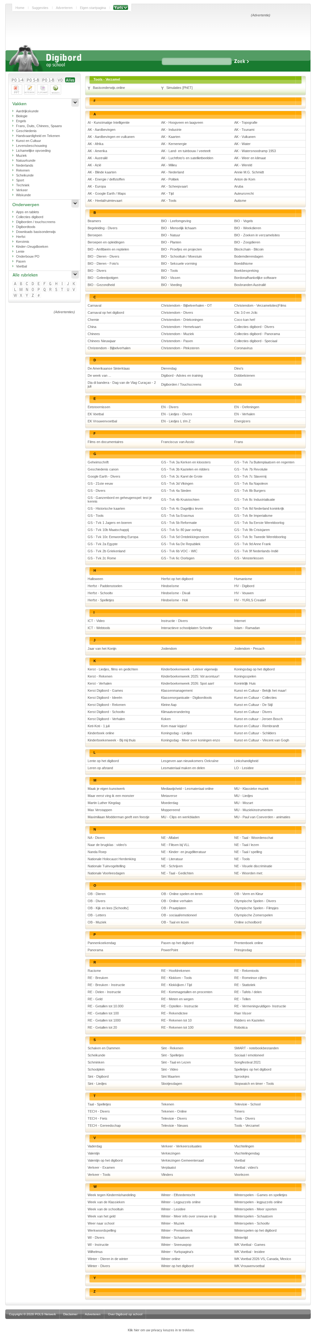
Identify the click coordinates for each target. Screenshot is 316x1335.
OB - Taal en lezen (175, 922)
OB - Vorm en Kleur (248, 894)
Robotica (240, 1027)
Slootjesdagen (171, 1083)
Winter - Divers (99, 1266)
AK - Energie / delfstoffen (106, 179)
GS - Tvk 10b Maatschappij (108, 530)
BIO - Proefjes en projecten (181, 249)
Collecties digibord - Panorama (257, 334)
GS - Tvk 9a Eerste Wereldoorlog (259, 522)
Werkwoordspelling (102, 1230)
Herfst (20, 236)
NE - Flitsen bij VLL (175, 845)
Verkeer (22, 190)
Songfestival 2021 (247, 1062)
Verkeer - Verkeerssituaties (181, 1146)
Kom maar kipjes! (174, 726)
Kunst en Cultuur (28, 141)
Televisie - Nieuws (174, 1125)
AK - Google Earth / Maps (107, 193)
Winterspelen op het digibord (255, 1230)
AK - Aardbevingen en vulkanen (111, 137)
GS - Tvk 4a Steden (176, 490)
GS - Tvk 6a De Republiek (181, 544)
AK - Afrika (95, 144)
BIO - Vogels (243, 221)
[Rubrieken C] (27, 284)
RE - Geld (95, 999)
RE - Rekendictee (174, 1013)
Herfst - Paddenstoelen (105, 586)
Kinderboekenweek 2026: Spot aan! (187, 683)
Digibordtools (25, 227)
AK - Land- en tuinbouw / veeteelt (185, 151)
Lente (20, 251)
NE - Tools (242, 859)
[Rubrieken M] (21, 290)
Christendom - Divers (177, 312)
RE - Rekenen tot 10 (176, 1020)
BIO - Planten (171, 242)
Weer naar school (101, 1223)
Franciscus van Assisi (177, 442)
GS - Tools (96, 515)
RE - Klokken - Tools (176, 978)
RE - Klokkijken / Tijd (176, 985)
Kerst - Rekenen (100, 676)
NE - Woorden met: (248, 873)
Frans (238, 442)
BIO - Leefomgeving (176, 221)
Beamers (94, 221)
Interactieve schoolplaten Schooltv (186, 628)
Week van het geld (101, 1216)
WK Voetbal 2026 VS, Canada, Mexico (262, 1259)
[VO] (60, 79)
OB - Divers (97, 901)
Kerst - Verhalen (100, 683)
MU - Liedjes (243, 796)
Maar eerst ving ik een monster (111, 796)
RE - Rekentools (246, 970)
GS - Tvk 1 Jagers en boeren (110, 522)
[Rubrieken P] (39, 290)
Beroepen (95, 235)
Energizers (242, 421)
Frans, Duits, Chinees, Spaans (39, 126)
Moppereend (170, 810)
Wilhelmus (95, 1252)
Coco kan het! (244, 319)
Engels (21, 121)
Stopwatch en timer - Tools (254, 1083)
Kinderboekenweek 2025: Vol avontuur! (190, 676)
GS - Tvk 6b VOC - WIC (179, 551)
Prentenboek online (248, 943)
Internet (240, 621)
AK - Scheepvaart (174, 186)
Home (19, 8)
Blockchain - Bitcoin (249, 249)
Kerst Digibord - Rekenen (107, 705)
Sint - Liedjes (97, 1083)
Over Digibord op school (125, 1314)
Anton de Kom (244, 179)
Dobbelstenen (244, 375)
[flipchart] (42, 89)
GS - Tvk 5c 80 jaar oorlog (181, 530)
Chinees (94, 334)
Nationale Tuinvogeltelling (106, 866)
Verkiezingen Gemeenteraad (182, 1160)
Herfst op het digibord (177, 579)
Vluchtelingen (244, 1146)
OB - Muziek (97, 922)
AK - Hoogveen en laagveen (182, 122)
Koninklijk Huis (245, 683)
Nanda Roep (97, 852)
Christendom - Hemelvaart (181, 327)
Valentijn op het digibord (105, 1160)
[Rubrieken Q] (45, 290)
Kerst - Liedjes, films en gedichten (113, 669)
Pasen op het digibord (177, 943)
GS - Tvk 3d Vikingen (177, 483)
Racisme (94, 970)
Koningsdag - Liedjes (176, 733)
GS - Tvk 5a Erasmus (177, 515)
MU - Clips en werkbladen (180, 817)
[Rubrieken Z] (33, 296)
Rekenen (23, 170)
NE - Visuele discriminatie (253, 866)
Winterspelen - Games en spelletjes (260, 1195)
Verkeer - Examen (101, 1167)
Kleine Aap (169, 705)
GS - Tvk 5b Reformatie (179, 522)
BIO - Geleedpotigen (103, 278)
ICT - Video (96, 621)
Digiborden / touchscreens (36, 222)
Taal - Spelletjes (99, 1104)
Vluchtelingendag (247, 1153)
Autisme (240, 200)
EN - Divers (170, 407)
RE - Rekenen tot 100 (177, 1027)
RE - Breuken (98, 978)
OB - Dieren (97, 894)
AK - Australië (98, 158)
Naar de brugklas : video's (107, 845)
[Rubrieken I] (62, 284)
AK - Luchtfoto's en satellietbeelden (187, 158)
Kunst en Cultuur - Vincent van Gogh (261, 740)
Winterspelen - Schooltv (252, 1223)
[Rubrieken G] (51, 284)
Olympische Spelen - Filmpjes (256, 908)
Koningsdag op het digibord (254, 669)
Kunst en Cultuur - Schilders (255, 733)
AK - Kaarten (170, 137)
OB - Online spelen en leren (181, 894)
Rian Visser (243, 1013)
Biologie (21, 116)
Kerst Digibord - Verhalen (106, 719)
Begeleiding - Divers (103, 228)
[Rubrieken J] (68, 284)
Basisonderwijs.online (109, 87)
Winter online (170, 1259)
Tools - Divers (244, 1118)
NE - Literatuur (172, 859)
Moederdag (169, 803)
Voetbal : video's (246, 1167)
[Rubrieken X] (21, 296)
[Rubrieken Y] (27, 296)
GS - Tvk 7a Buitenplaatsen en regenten (264, 462)
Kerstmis (22, 241)
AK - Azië (94, 165)
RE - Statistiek (245, 985)
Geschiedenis (26, 131)
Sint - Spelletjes (172, 1055)
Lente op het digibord (103, 761)
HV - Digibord (244, 586)
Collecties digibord (29, 217)
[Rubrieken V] (74, 290)
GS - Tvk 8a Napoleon (251, 483)
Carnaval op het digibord (106, 312)
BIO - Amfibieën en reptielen (108, 249)
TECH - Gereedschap (104, 1125)
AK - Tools (169, 200)
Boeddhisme (243, 263)
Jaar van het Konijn (102, 648)
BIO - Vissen (170, 278)
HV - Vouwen (244, 593)
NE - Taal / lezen (246, 845)
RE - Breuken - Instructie (106, 985)
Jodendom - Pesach (249, 648)
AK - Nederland (172, 172)
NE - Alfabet (170, 838)
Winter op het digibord (177, 1266)
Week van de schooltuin (105, 1209)
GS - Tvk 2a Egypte (103, 544)
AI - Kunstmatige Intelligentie (109, 122)
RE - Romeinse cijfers (250, 978)
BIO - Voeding (171, 285)
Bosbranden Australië (250, 285)
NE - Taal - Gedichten (177, 873)
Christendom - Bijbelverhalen (109, 348)
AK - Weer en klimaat (250, 158)
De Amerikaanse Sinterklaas (109, 368)
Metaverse (169, 796)
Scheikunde (25, 175)
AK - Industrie (171, 129)
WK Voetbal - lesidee (249, 1252)
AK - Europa (97, 186)
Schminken (96, 1062)
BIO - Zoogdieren (247, 242)
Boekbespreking (246, 270)
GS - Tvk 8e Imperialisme (253, 515)
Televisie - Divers (174, 1118)
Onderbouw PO (28, 256)
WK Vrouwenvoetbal (249, 1266)
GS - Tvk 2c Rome (102, 558)
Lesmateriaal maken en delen (183, 768)
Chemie (93, 319)
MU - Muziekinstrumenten (253, 810)
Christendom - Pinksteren (180, 348)
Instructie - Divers (174, 621)
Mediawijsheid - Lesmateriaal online (187, 788)
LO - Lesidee (244, 768)
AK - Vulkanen (245, 137)
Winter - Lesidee (173, 1209)
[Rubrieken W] (16, 296)
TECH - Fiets (97, 1118)
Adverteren (64, 8)
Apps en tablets (27, 212)
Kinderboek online (101, 733)
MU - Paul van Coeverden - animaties (262, 817)
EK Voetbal (96, 414)
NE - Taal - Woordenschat (253, 838)
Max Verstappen (100, 810)
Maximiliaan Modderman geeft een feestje (118, 817)
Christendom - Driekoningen (182, 319)
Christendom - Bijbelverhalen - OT (186, 305)
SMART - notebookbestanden (256, 1048)
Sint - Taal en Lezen (176, 1062)
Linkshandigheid (246, 761)
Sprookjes (241, 1076)
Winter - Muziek (173, 1223)
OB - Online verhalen (177, 901)
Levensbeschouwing (31, 145)
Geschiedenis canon (103, 469)
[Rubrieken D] (33, 284)
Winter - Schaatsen (175, 1237)
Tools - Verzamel (246, 1125)
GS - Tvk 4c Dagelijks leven (182, 508)
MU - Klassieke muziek (251, 788)
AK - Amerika (97, 151)
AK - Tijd (167, 193)
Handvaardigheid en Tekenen (38, 136)
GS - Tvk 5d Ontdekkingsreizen (185, 537)
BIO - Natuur (170, 235)
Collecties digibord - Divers (254, 327)
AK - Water (242, 144)
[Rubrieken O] (33, 290)
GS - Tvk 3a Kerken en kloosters (186, 462)
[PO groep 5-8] (33, 79)
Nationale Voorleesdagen (106, 873)
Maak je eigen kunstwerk (106, 788)
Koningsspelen (245, 676)
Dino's (238, 368)
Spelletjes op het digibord (252, 1069)
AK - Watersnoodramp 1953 (255, 151)
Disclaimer (70, 1314)
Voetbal (21, 266)
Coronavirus (243, 348)
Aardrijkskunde (27, 111)
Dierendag (169, 368)
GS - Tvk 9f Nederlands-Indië (256, 551)
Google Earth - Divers (104, 476)
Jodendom (169, 648)
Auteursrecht (244, 193)
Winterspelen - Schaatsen (253, 1216)
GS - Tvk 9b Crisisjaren (252, 530)
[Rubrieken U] (68, 290)
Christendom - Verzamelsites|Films (260, 305)
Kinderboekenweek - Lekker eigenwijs (189, 669)
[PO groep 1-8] (48, 79)
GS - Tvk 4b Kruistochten (180, 499)
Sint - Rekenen (172, 1048)
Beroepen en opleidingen (106, 242)
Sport (20, 180)
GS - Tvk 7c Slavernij (250, 476)
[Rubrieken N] (27, 290)
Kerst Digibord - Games (105, 690)
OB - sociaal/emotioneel (179, 915)
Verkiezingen (170, 1153)
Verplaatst (168, 1167)
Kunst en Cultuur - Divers (253, 712)
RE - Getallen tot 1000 (104, 1020)
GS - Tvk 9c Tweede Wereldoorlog (260, 537)
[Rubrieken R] (51, 290)
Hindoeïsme (170, 586)
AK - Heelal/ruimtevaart (105, 200)
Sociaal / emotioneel (249, 1055)
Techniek (23, 185)
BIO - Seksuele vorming (179, 263)
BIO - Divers (97, 270)
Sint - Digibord (98, 1076)
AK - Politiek (170, 179)
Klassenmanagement (177, 690)
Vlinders (167, 1174)
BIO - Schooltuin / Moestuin (181, 256)
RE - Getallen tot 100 (103, 1013)
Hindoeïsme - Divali (175, 593)
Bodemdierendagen (248, 256)
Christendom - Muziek (177, 334)
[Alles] (70, 79)
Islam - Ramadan (247, 628)
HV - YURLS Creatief (250, 600)
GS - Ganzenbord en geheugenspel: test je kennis (120, 499)
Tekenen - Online (174, 1111)
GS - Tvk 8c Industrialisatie (254, 499)
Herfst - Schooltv (100, 593)
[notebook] (29, 89)
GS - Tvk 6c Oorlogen (177, 558)
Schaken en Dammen (104, 1048)
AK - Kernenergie (174, 144)
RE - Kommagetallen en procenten (186, 992)
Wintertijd (241, 1237)
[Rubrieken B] (21, 284)
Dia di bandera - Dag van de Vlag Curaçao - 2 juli (122, 384)
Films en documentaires (105, 442)
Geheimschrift (98, 462)
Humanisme (243, 579)
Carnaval (94, 305)
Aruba (238, 186)
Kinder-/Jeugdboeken (32, 246)
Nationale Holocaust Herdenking (112, 859)
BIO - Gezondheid (101, 285)
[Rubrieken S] (57, 290)
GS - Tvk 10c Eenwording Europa (113, 537)
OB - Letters (97, 915)
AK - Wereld (243, 165)
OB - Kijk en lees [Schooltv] (108, 908)
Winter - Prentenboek (177, 1230)
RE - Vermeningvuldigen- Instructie (260, 1006)
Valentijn (94, 1153)
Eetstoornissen (99, 407)
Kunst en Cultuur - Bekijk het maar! (260, 690)
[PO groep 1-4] (17, 79)
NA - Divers (96, 838)
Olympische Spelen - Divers (255, 901)
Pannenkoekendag (102, 943)
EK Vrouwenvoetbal (102, 421)
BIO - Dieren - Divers (103, 256)
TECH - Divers (99, 1111)
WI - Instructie (98, 1244)
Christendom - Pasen (177, 341)
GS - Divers (97, 490)
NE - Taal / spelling (248, 852)
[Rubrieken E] (39, 284)
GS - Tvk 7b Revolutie (251, 469)
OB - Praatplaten (173, 908)
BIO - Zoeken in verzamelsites (257, 235)
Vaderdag (95, 1146)
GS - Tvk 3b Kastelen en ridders (185, 469)
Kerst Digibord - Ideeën (105, 697)
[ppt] (16, 89)
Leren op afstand (100, 768)
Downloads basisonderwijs (36, 232)
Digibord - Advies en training (182, 375)
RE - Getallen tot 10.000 (105, 1006)
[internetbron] (55, 89)
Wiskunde (23, 195)
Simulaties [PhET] (179, 87)
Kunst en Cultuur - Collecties (255, 697)
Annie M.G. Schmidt (249, 172)
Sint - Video (169, 1069)
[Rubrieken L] (16, 290)
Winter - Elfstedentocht (178, 1195)
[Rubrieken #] (39, 296)
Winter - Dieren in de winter (108, 1259)
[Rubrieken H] (57, 284)
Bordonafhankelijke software (255, 278)
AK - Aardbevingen (101, 129)
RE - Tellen (242, 999)
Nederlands (24, 165)
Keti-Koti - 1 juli (99, 726)
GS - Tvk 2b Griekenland (106, 551)
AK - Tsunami (244, 129)
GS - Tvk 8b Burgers (250, 490)
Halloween (95, 579)
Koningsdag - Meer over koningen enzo (190, 740)
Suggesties (40, 8)
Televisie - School (247, 1104)
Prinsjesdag (243, 950)
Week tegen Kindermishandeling (111, 1195)
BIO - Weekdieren (247, 228)
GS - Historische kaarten (106, 508)
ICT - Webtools (99, 628)
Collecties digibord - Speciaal (255, 341)
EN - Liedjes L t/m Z (176, 421)
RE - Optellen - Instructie (179, 1006)
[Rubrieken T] (62, 290)
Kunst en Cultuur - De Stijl (253, 705)
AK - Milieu (169, 165)
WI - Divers (96, 1237)
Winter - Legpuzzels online (181, 1202)
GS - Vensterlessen (249, 558)
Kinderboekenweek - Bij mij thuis (112, 740)
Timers (239, 1111)
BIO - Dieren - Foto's (103, 263)
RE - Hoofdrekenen (175, 970)
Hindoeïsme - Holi (174, 600)
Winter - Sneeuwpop (176, 1244)
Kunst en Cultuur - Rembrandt (256, 726)
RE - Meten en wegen (177, 999)
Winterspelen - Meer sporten (255, 1209)
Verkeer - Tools (99, 1174)
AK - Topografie (245, 122)
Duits (238, 384)
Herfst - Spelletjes (101, 600)
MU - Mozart (243, 803)
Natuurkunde (25, 160)
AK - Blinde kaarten (102, 172)
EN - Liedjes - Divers (176, 414)
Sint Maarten (170, 1076)
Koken (166, 719)
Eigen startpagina (93, 8)
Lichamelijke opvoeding (33, 150)
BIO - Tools (169, 270)
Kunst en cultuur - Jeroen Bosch (258, 719)
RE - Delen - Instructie (104, 992)
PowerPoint (169, 950)
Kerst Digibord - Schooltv (106, 712)
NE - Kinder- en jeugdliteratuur (183, 852)
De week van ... (99, 375)
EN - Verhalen (244, 414)
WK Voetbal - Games (249, 1244)
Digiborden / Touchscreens (181, 384)
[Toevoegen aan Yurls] (121, 8)
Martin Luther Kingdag (104, 803)
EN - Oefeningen (246, 407)
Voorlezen (241, 1174)
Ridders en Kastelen (249, 1020)
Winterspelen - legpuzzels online (258, 1202)
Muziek (21, 155)
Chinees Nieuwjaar (102, 341)
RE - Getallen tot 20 (102, 1027)
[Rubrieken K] (74, 284)
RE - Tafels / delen (248, 992)
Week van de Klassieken (106, 1202)
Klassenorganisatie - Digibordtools (186, 697)
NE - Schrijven (172, 866)
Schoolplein (96, 1069)
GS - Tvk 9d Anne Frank (252, 544)
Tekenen (167, 1104)
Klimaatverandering (175, 712)
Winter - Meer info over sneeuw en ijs (189, 1216)
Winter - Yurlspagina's (177, 1252)
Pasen (21, 261)
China (92, 327)
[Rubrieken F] (45, 284)
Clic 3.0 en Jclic (246, 312)
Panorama (95, 950)
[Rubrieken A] (16, 284)
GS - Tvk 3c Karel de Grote (181, 476)
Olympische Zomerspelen (253, 915)
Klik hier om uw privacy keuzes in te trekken (161, 1330)
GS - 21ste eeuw (100, 483)
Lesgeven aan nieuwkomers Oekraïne (189, 761)
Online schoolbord (247, 922)
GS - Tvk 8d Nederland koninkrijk (259, 508)
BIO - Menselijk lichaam (178, 228)
